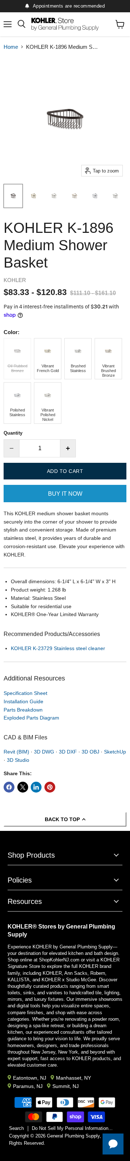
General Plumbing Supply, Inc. (78, 1136)
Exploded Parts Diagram (31, 718)
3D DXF (68, 752)
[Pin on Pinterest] (49, 787)
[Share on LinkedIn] (36, 787)
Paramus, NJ (28, 1086)
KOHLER (15, 280)
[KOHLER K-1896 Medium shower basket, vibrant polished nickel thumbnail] (54, 196)
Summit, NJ (65, 1086)
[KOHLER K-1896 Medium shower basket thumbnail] (13, 196)
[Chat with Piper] (113, 1144)
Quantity (13, 433)
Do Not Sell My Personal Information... (72, 1128)
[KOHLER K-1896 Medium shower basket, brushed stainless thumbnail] (115, 196)
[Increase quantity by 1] (68, 448)
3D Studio (18, 760)
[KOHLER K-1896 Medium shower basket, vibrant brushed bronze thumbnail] (74, 196)
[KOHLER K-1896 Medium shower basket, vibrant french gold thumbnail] (34, 196)
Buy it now (65, 494)
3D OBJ (90, 752)
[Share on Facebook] (9, 787)
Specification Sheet (25, 693)
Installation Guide (23, 701)
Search (16, 1128)
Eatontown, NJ (29, 1078)
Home (11, 47)
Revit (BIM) (16, 752)
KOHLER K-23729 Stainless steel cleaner (58, 648)
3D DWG (44, 752)
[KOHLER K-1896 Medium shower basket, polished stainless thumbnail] (95, 196)
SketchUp (115, 752)
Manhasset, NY (73, 1078)
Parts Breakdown (23, 710)
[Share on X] (22, 787)
